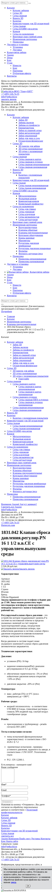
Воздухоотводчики (22, 468)
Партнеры (18, 70)
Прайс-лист (25, 838)
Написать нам (8, 525)
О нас (10, 63)
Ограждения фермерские (25, 365)
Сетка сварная (20, 15)
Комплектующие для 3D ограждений (31, 23)
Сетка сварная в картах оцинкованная (29, 393)
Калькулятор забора (16, 52)
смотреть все (7, 836)
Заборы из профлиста (23, 350)
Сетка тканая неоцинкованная (27, 426)
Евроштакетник (20, 352)
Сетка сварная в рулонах (25, 397)
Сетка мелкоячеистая (23, 457)
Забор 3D (17, 344)
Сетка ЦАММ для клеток (25, 29)
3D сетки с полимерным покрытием (30, 376)
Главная (11, 316)
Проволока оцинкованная (25, 499)
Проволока (18, 42)
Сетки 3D (17, 13)
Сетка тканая (19, 26)
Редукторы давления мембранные (29, 483)
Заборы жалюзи (20, 347)
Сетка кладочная (21, 454)
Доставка (17, 49)
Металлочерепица (21, 436)
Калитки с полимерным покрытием (30, 418)
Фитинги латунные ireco (25, 491)
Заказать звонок (27, 569)
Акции (10, 55)
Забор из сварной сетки (24, 355)
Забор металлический (23, 358)
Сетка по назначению (23, 34)
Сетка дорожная (21, 452)
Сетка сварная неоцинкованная (28, 407)
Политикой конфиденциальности (19, 811)
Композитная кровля (23, 441)
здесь (13, 882)
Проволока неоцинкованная (26, 496)
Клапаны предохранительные (27, 473)
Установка (18, 47)
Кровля (16, 31)
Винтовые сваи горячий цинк (27, 36)
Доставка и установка (17, 44)
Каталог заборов (21, 10)
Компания (14, 838)
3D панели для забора (23, 371)
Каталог (11, 8)
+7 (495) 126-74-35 (10, 94)
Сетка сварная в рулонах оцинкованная (30, 403)
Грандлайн (23, 378)
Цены (10, 57)
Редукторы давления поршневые (29, 486)
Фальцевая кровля (22, 439)
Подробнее (6, 311)
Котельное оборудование (25, 475)
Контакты (12, 76)
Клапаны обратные (22, 470)
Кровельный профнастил (25, 444)
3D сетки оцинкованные (25, 373)
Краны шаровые (21, 478)
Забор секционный (22, 360)
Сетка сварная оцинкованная (27, 410)
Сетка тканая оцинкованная (26, 428)
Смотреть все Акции (11, 507)
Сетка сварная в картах (24, 384)
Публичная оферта (22, 73)
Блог (9, 60)
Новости (17, 65)
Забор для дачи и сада (23, 363)
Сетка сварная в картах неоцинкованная (29, 387)
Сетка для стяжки (21, 449)
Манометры (18, 481)
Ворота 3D (18, 18)
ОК (28, 886)
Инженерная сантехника (25, 39)
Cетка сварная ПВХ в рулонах (33, 399)
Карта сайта (12, 841)
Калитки (17, 21)
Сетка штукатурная (22, 460)
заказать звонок (8, 99)
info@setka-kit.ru (9, 96)
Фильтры (17, 489)
